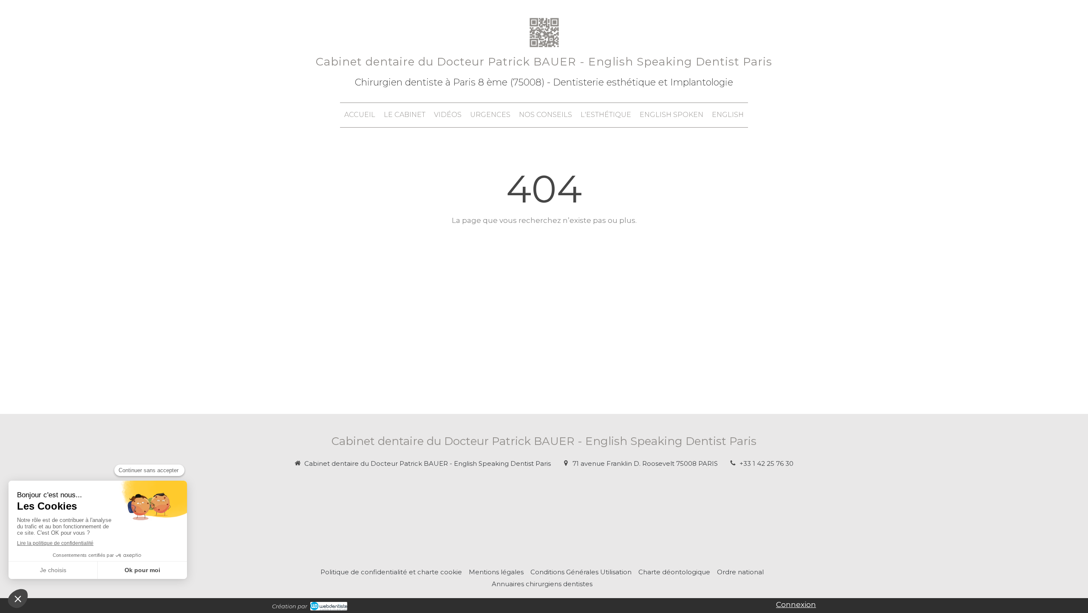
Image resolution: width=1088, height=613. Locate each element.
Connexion (796, 604)
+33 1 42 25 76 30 (766, 463)
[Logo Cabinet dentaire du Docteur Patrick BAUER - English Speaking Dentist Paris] (544, 49)
